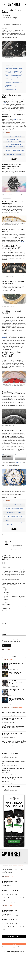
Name (4, 623)
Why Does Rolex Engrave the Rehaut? (13, 75)
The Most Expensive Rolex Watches (14, 136)
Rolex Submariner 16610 (9, 192)
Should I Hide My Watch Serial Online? (13, 82)
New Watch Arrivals (9, 650)
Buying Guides (5, 695)
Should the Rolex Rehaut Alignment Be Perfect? (14, 78)
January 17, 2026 (6, 567)
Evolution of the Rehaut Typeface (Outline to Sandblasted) (14, 84)
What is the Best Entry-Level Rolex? (14, 141)
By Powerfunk (5, 715)
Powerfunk (14, 542)
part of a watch (12, 99)
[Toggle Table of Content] (21, 65)
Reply (3, 587)
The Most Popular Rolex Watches (13, 144)
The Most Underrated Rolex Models (14, 516)
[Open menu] (25, 860)
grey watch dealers (11, 321)
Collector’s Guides (6, 669)
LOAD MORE (14, 656)
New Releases (5, 704)
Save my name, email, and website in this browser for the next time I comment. (13, 640)
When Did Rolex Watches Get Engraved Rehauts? (14, 69)
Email (4, 629)
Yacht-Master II (18, 462)
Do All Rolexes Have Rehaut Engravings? (14, 74)
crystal (9, 102)
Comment (5, 610)
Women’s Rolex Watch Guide (12, 139)
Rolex (14, 119)
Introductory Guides (11, 24)
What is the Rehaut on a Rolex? (12, 67)
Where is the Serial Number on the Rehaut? (13, 80)
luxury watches (17, 275)
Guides (3, 678)
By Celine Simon (6, 886)
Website (4, 634)
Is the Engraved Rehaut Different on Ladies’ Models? (13, 87)
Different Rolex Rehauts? (11, 89)
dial (5, 102)
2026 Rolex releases (9, 464)
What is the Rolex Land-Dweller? (13, 154)
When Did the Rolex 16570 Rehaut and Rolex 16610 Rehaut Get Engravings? (14, 72)
